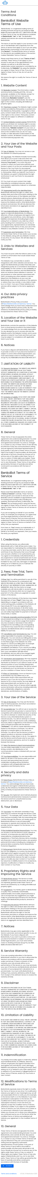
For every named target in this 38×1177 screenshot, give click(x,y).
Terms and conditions (9, 1174)
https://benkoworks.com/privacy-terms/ (17, 304)
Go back (7, 1166)
